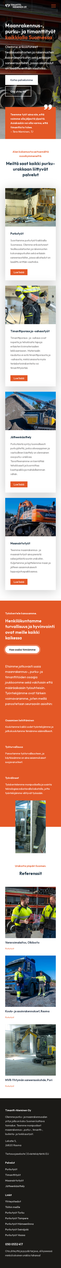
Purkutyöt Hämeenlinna (19, 1223)
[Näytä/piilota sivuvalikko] (53, 5)
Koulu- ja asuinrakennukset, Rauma (27, 1011)
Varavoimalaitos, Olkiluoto (22, 942)
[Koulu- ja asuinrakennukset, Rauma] (30, 981)
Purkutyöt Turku (14, 1212)
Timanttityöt (13, 1174)
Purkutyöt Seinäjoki (17, 1229)
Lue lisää (19, 272)
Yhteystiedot (13, 1201)
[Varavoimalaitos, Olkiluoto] (30, 912)
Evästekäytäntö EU (38, 1153)
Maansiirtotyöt (14, 1180)
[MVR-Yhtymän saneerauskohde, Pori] (30, 1050)
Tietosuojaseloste (15, 1153)
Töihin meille (12, 1207)
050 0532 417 (14, 1244)
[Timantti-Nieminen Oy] (16, 6)
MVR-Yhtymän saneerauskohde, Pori (28, 1080)
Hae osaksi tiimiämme (22, 649)
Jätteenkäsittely (15, 1186)
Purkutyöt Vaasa (15, 1235)
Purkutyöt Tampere (16, 1218)
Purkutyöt (11, 1169)
